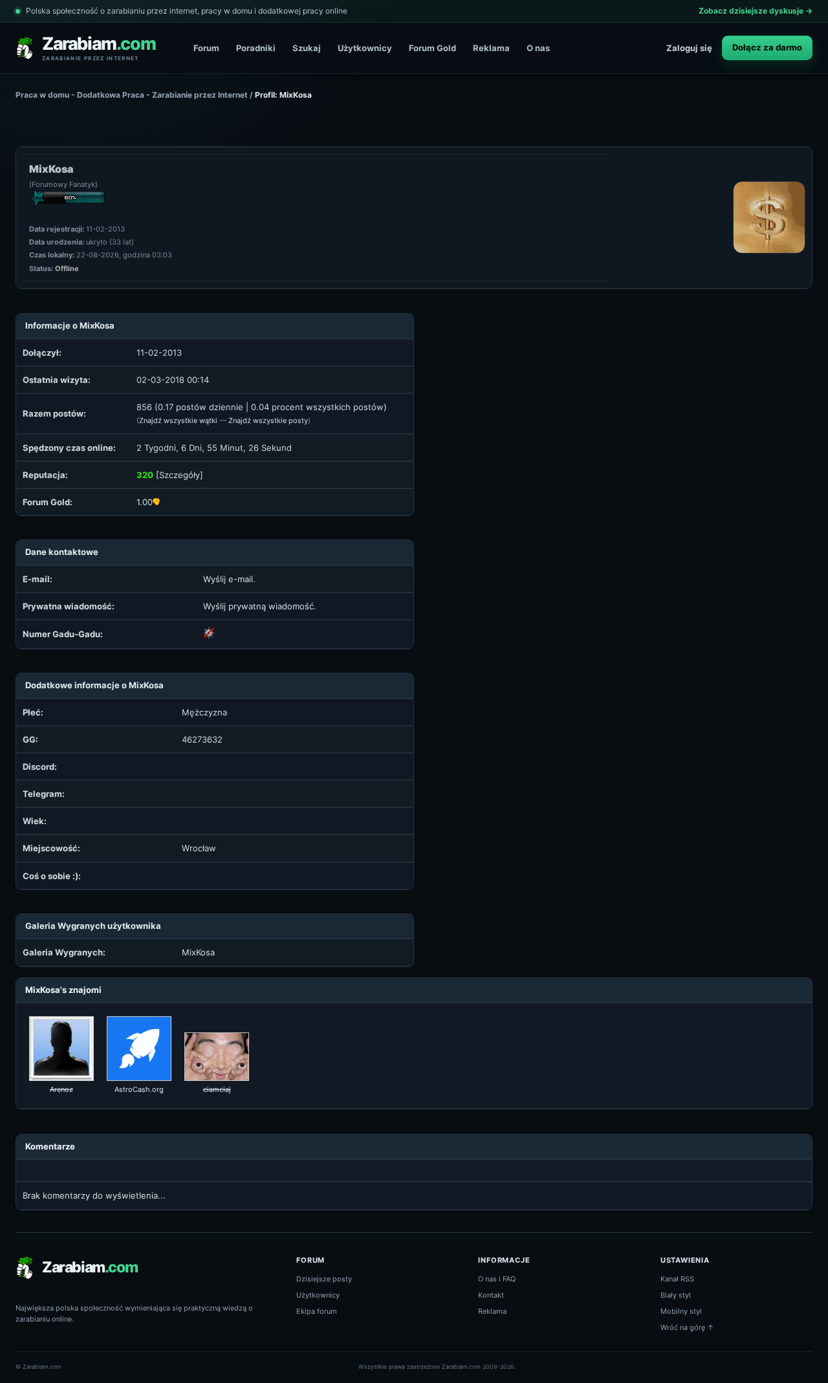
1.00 (144, 502)
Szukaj (306, 48)
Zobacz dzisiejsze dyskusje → (755, 11)
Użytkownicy (365, 48)
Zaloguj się (689, 48)
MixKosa (198, 952)
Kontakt (491, 1295)
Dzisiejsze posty (324, 1278)
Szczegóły (179, 475)
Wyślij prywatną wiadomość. (259, 606)
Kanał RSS (677, 1278)
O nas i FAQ (497, 1278)
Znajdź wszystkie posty (268, 420)
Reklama (491, 48)
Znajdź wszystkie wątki (178, 420)
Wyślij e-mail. (229, 579)
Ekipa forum (316, 1311)
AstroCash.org (139, 1089)
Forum (206, 48)
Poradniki (256, 48)
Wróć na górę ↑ (687, 1327)
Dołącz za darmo (767, 47)
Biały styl (675, 1295)
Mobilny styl (681, 1311)
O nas (538, 48)
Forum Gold (432, 48)
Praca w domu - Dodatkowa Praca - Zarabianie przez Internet (132, 95)
